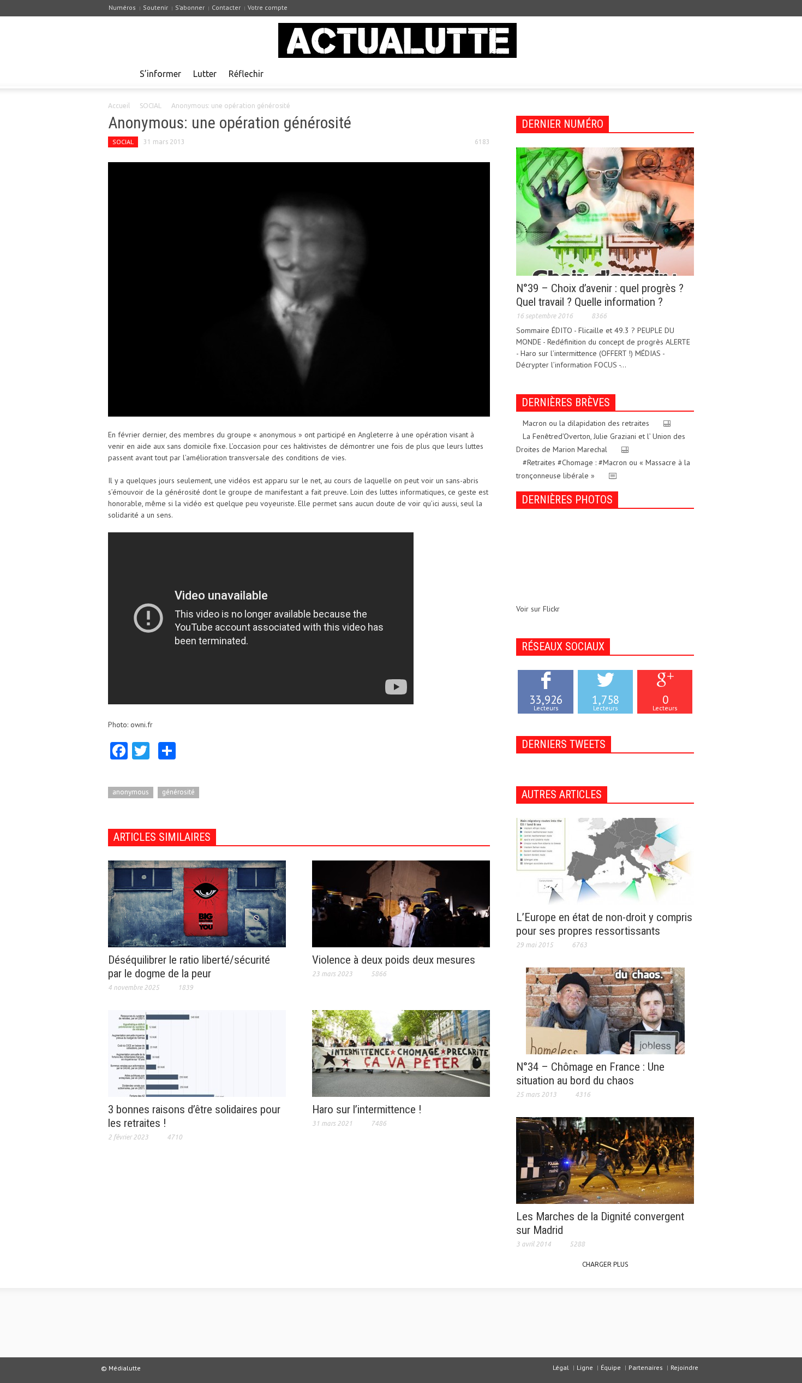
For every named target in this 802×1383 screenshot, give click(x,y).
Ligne (585, 1367)
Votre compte (268, 7)
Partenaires (646, 1367)
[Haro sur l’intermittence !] (401, 1053)
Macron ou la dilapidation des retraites (586, 423)
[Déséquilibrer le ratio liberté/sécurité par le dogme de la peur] (197, 903)
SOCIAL (150, 105)
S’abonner (190, 7)
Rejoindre (684, 1367)
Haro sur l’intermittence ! (367, 1109)
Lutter (205, 74)
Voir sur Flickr (538, 609)
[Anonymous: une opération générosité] (299, 288)
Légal (561, 1367)
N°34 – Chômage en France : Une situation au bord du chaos (590, 1073)
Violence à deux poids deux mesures (393, 959)
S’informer (160, 74)
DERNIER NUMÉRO (562, 123)
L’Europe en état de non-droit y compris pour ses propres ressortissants (604, 924)
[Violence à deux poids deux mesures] (401, 903)
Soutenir (155, 7)
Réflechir (246, 74)
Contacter (226, 7)
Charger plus (605, 1264)
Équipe (611, 1367)
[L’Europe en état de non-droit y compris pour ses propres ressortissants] (605, 860)
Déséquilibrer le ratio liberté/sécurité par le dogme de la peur (189, 966)
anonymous (130, 792)
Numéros (122, 7)
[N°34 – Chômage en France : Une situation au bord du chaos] (605, 1010)
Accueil (119, 105)
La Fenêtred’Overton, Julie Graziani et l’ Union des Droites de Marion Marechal (600, 442)
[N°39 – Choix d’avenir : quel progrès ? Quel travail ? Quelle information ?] (605, 211)
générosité (178, 792)
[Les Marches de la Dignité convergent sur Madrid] (605, 1160)
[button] (683, 73)
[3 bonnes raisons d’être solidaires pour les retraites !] (197, 1053)
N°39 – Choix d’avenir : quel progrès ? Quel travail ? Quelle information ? (600, 295)
